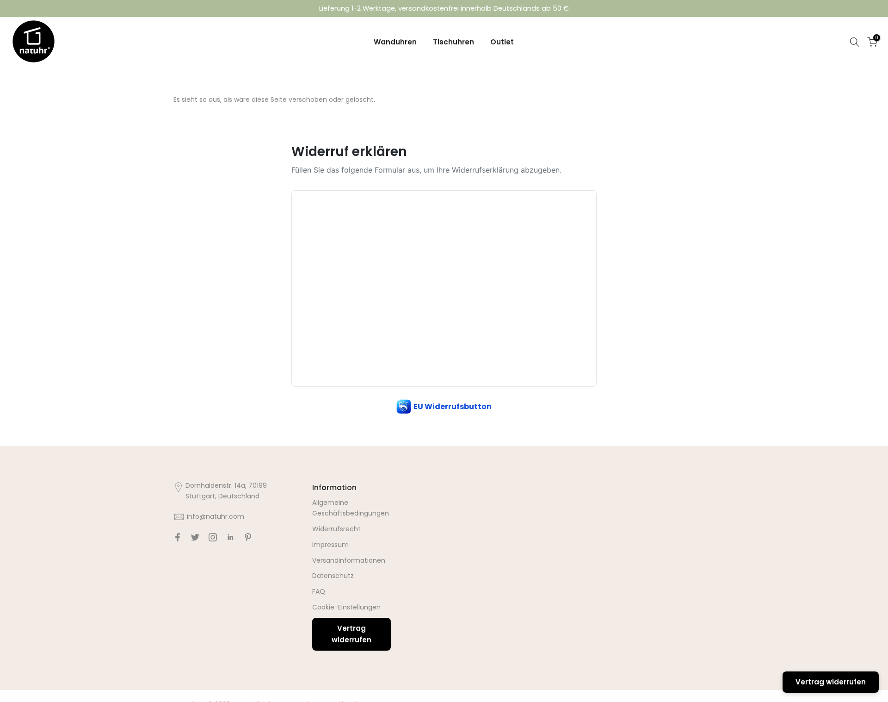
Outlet (502, 42)
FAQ (318, 591)
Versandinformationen (348, 560)
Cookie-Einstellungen (346, 607)
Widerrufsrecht (336, 529)
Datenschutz (333, 575)
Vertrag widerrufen (351, 634)
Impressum (330, 544)
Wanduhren (395, 42)
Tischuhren (453, 42)
